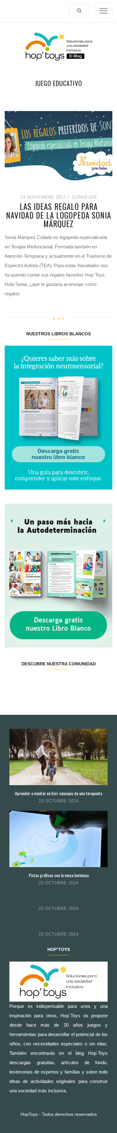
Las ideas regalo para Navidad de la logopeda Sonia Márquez (58, 215)
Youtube (85, 683)
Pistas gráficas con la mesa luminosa (59, 875)
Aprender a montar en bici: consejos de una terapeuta (58, 793)
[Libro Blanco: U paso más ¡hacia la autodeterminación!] (58, 575)
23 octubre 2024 (59, 801)
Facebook (13, 683)
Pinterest (67, 683)
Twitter (31, 683)
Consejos (84, 197)
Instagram (49, 683)
